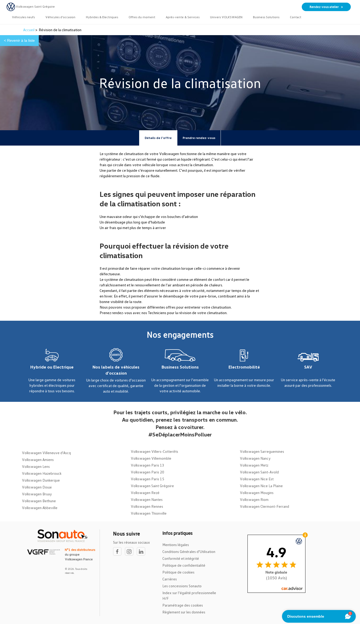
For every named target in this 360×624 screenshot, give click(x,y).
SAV (308, 367)
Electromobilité (244, 367)
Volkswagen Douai (37, 487)
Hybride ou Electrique (52, 367)
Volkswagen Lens (36, 466)
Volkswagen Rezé (145, 492)
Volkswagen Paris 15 (147, 479)
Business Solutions (180, 367)
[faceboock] (119, 551)
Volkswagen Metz (254, 465)
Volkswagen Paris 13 (147, 465)
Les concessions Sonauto (182, 586)
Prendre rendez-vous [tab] (199, 138)
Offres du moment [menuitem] (142, 17)
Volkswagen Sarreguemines (262, 451)
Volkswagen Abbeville (39, 507)
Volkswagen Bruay (37, 494)
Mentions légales (175, 544)
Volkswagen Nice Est (257, 479)
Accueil (29, 29)
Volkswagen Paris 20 (147, 472)
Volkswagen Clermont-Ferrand (264, 506)
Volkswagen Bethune (39, 501)
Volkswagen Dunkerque (41, 480)
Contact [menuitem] (295, 17)
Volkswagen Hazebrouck (41, 473)
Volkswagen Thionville (149, 513)
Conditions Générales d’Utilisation (188, 551)
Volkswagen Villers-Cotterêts (154, 451)
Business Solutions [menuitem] (266, 17)
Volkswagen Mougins (257, 492)
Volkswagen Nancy (255, 458)
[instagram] (131, 551)
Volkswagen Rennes (147, 506)
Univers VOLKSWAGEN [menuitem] (226, 17)
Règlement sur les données (183, 612)
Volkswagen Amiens (38, 459)
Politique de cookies (178, 572)
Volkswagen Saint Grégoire (152, 485)
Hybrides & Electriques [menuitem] (102, 17)
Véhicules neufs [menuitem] (23, 17)
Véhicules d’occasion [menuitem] (60, 17)
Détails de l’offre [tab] (158, 138)
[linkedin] (142, 551)
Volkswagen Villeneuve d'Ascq (46, 452)
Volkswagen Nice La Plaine (261, 485)
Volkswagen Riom (254, 499)
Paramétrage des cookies (182, 605)
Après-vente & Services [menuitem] (183, 17)
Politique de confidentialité (183, 565)
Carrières (169, 579)
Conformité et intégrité (180, 558)
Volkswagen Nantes (147, 499)
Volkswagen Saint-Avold (259, 472)
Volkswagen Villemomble (151, 458)
